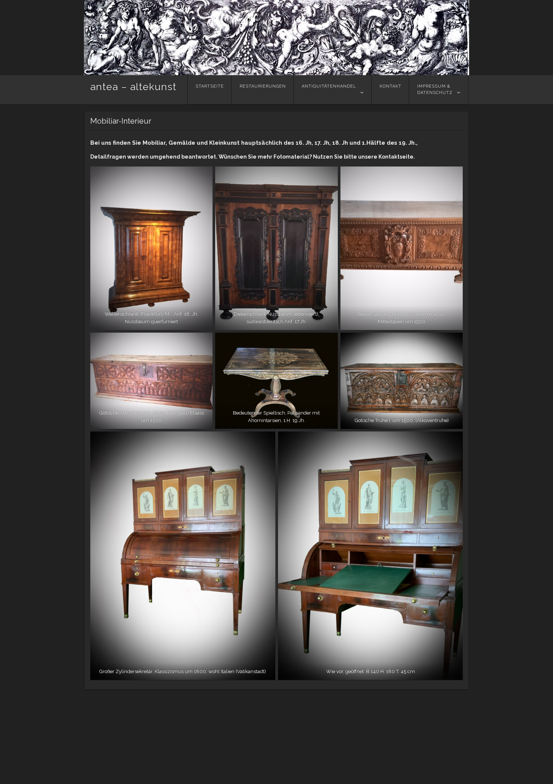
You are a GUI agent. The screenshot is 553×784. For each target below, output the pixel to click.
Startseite (210, 86)
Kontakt (390, 86)
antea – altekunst (133, 86)
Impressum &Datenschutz (435, 89)
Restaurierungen (263, 86)
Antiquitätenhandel (329, 86)
